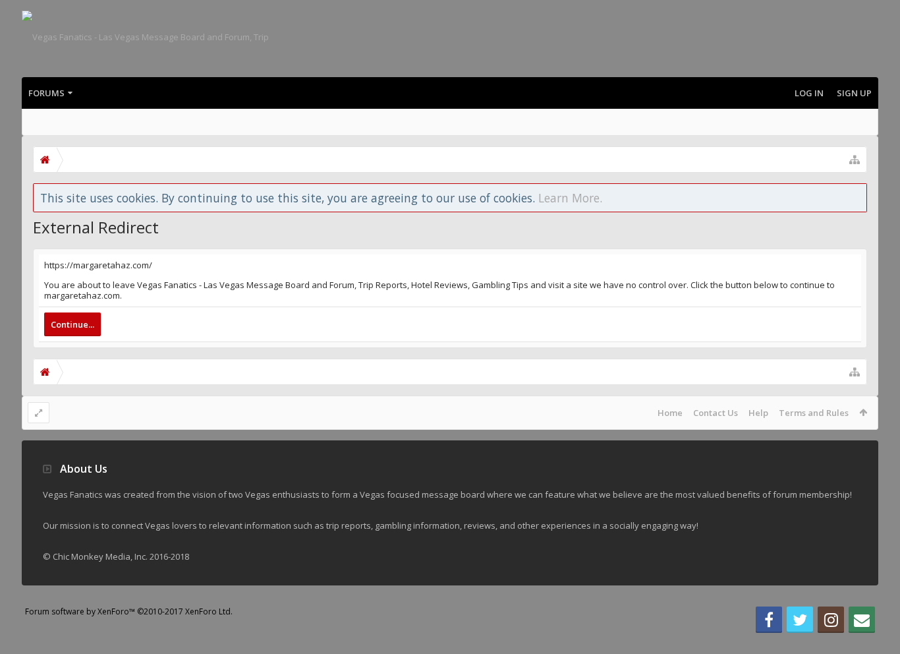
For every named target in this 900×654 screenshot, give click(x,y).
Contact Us (715, 413)
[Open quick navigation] (854, 159)
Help (758, 413)
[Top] (876, 601)
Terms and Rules (814, 413)
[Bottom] (876, 629)
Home (670, 413)
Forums (46, 93)
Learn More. (570, 198)
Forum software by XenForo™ (129, 611)
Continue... (72, 324)
